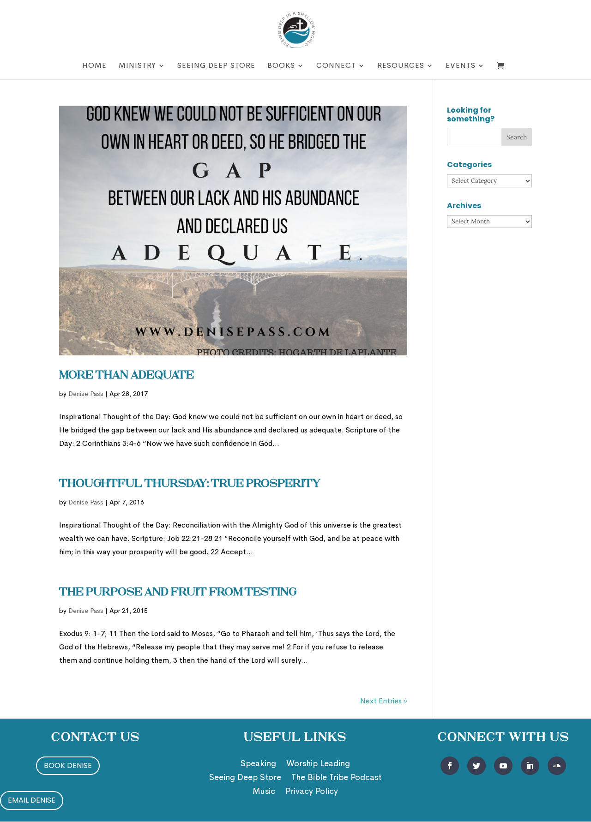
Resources (400, 66)
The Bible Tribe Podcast (336, 778)
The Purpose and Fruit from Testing (177, 592)
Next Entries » (383, 701)
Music (264, 792)
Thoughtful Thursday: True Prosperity (189, 484)
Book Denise (68, 765)
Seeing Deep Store (216, 66)
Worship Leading (318, 764)
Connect (336, 66)
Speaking (258, 764)
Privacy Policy (311, 792)
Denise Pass (85, 394)
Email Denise (31, 800)
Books (281, 66)
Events (461, 66)
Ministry (137, 66)
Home (94, 66)
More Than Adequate (126, 375)
